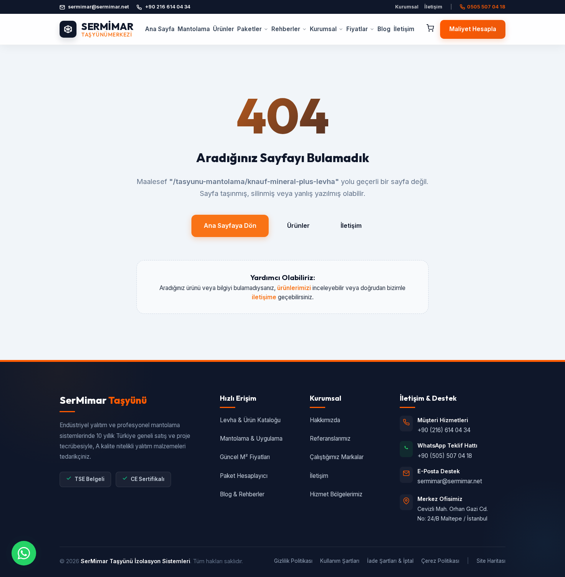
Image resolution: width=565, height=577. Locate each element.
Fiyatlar (357, 29)
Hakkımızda (325, 420)
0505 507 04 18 (486, 7)
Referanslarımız (330, 438)
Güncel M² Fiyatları (245, 457)
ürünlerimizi (294, 288)
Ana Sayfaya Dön (230, 225)
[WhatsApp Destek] (24, 553)
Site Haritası (491, 561)
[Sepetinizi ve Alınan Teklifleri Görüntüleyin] (430, 29)
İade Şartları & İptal (390, 561)
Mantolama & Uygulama (251, 438)
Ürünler (223, 29)
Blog (384, 29)
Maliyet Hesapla (472, 29)
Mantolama (194, 29)
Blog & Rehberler (242, 494)
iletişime (264, 297)
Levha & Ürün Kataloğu (250, 420)
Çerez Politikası (440, 561)
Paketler (249, 29)
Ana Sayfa (159, 29)
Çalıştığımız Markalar (337, 457)
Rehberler (285, 29)
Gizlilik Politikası (293, 561)
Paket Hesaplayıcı (244, 475)
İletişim (433, 7)
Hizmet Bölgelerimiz (336, 494)
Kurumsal (407, 7)
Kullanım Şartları (339, 561)
